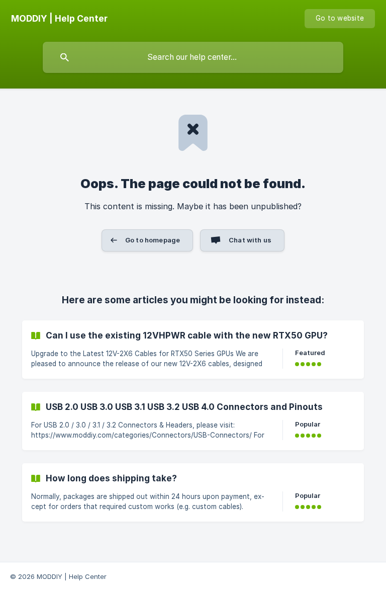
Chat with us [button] (250, 240)
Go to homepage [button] (152, 240)
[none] (59, 18)
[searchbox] (193, 57)
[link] (193, 349)
